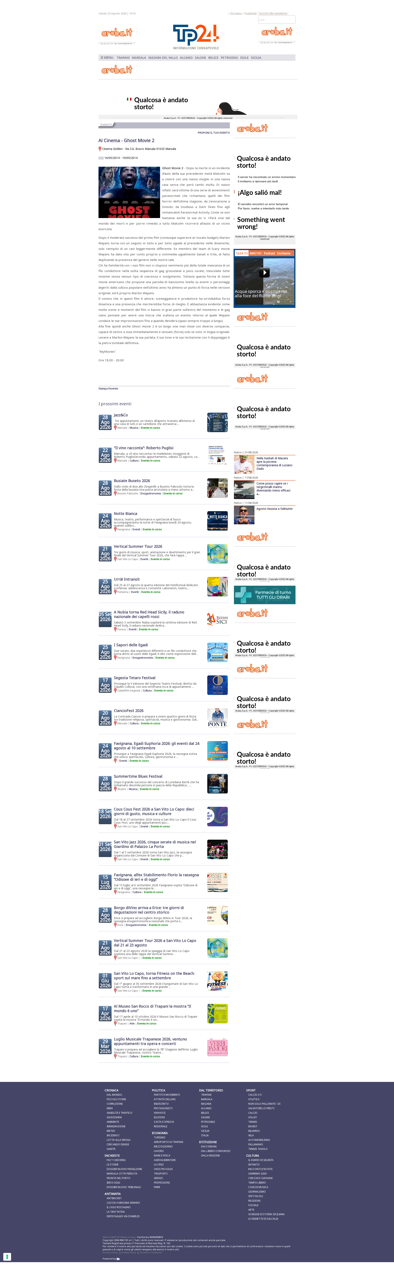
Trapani (123, 57)
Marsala (139, 57)
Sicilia (256, 57)
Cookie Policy (128, 1252)
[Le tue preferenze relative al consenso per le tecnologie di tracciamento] (7, 1257)
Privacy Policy (110, 1252)
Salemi (200, 57)
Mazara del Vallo (163, 57)
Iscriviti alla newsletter (273, 13)
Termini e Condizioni (150, 1252)
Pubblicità (251, 13)
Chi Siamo (236, 13)
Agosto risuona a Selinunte (275, 508)
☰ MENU (107, 57)
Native (238, 452)
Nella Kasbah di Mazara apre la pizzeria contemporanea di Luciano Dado (274, 463)
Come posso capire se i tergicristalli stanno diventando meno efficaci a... (273, 488)
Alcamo (186, 57)
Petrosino (229, 57)
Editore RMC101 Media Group (119, 1237)
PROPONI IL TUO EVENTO (214, 132)
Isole (244, 57)
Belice (213, 57)
